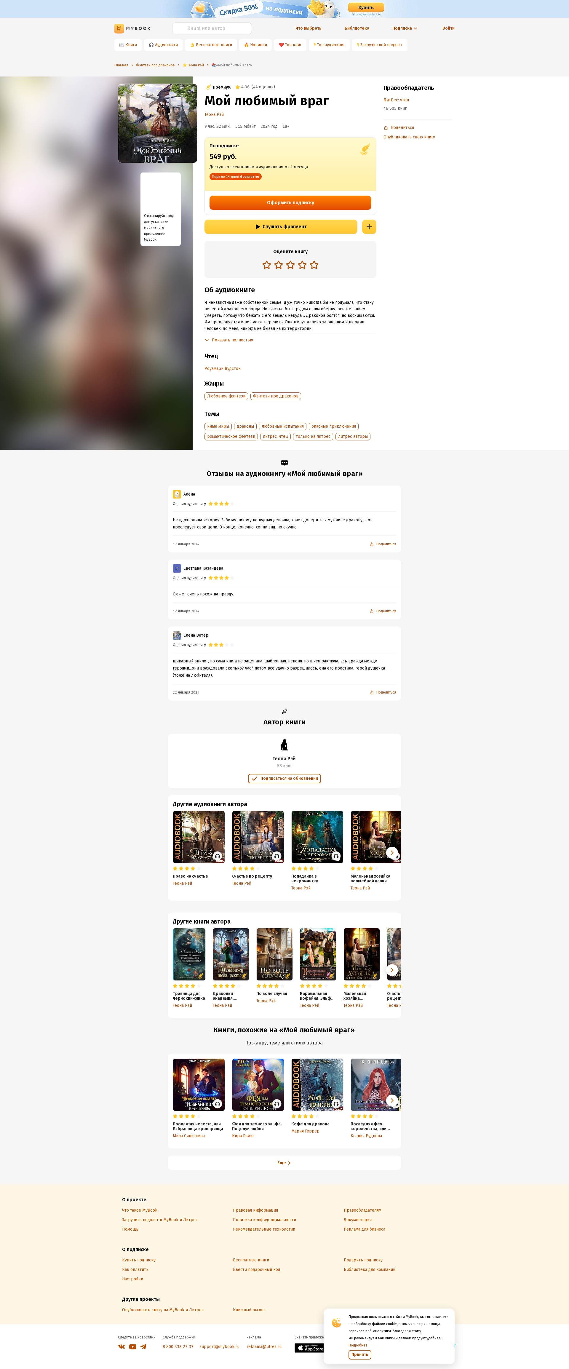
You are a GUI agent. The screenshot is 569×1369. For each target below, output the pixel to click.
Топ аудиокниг (331, 44)
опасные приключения (333, 426)
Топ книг (293, 44)
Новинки (258, 44)
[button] (392, 970)
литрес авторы (353, 436)
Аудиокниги (166, 44)
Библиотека (357, 28)
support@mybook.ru (219, 1346)
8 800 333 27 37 (178, 1346)
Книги (131, 44)
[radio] (266, 264)
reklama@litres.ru (264, 1346)
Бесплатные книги (214, 44)
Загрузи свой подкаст (381, 44)
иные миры (218, 426)
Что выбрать (308, 28)
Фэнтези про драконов (275, 396)
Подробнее (358, 1345)
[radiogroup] (290, 265)
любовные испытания (283, 426)
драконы (245, 426)
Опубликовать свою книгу (409, 137)
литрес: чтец (275, 436)
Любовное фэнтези (226, 396)
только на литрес (313, 436)
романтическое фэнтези (231, 436)
